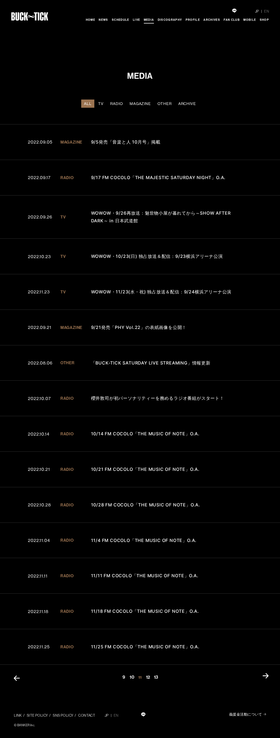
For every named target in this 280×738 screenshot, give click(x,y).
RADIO (116, 103)
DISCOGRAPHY (170, 20)
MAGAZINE (140, 103)
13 (156, 677)
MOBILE (249, 20)
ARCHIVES (211, 20)
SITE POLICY (37, 715)
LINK (18, 715)
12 (148, 677)
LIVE (136, 20)
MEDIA (149, 20)
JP (257, 11)
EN (266, 11)
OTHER (164, 103)
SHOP (264, 20)
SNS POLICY (63, 715)
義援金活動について (245, 714)
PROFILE (193, 20)
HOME (90, 20)
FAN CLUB (232, 20)
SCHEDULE (120, 20)
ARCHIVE (187, 103)
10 (132, 677)
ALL (88, 103)
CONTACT (86, 715)
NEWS (103, 20)
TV (101, 103)
